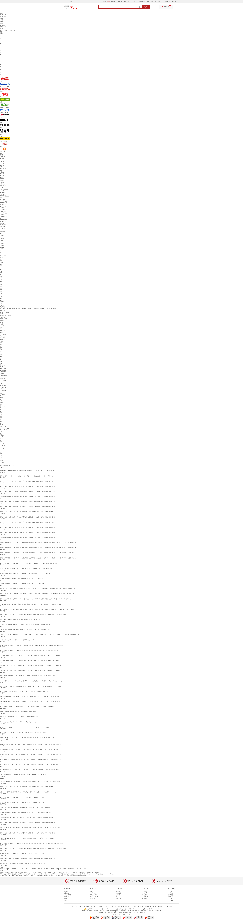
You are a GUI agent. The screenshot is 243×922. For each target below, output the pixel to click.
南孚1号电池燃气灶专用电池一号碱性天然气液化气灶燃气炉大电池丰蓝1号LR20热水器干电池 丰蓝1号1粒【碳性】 (29, 650)
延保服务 (170, 895)
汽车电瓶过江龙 (71, 869)
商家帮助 (100, 906)
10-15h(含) (3, 380)
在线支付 (118, 893)
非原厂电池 (3, 317)
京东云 (128, 914)
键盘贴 (1, 23)
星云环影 (2, 424)
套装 (1, 342)
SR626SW (2, 226)
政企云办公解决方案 (27, 874)
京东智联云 (31, 875)
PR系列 (2, 235)
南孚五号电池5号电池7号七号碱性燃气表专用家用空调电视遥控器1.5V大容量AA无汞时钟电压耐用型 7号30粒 (27, 517)
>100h (1, 389)
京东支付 (123, 914)
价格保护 (144, 893)
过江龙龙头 (87, 869)
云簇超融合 (25, 875)
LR (1, 237)
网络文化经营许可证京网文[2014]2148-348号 (127, 911)
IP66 (1, 351)
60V (1, 454)
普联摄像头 (3, 18)
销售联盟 (127, 906)
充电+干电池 (3, 334)
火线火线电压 (62, 869)
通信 (1, 419)
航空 (1, 413)
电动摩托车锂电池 (4, 319)
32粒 (1, 298)
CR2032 (2, 214)
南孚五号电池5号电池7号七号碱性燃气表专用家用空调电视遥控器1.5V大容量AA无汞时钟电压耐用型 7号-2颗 (27, 496)
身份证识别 (3, 874)
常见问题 (66, 897)
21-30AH (2, 445)
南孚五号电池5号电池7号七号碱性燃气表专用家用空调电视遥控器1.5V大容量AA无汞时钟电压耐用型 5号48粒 (27, 532)
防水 (1, 346)
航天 (1, 414)
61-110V (2, 464)
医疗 (1, 423)
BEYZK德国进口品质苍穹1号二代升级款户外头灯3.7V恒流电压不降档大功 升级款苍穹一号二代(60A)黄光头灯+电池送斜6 (30, 754)
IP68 (1, 353)
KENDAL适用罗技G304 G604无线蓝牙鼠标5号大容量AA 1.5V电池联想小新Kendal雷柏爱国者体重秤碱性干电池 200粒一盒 (31, 681)
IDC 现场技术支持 (4, 875)
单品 (1, 344)
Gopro (1, 436)
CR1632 (2, 245)
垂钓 (1, 395)
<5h (1, 383)
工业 (1, 411)
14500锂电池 (3, 213)
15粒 (1, 278)
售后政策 (144, 891)
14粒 (1, 303)
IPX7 (1, 358)
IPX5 (1, 354)
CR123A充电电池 (4, 196)
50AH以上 (2, 448)
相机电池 (2, 184)
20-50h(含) (3, 387)
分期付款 (118, 895)
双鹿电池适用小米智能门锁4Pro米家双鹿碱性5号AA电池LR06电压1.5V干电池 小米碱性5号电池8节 (25, 629)
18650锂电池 (3, 208)
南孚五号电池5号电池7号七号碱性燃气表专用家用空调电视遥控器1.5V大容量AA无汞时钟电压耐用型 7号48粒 (27, 486)
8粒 (1, 269)
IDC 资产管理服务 (94, 874)
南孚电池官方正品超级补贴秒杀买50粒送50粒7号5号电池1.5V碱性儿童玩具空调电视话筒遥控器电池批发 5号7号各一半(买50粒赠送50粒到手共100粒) (38, 594)
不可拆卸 (2, 339)
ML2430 (2, 190)
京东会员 (134, 1)
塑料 (1, 261)
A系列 (1, 249)
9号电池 (2, 172)
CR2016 (2, 243)
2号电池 (2, 167)
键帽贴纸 (2, 25)
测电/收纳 (2, 310)
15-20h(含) (3, 390)
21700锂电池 (3, 206)
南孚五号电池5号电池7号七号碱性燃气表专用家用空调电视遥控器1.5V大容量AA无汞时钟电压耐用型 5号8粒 (27, 501)
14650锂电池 (3, 211)
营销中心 (106, 906)
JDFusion (58, 874)
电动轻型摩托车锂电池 (5, 315)
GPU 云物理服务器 (52, 875)
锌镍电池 (2, 325)
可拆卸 (1, 341)
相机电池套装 (3, 185)
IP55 (1, 349)
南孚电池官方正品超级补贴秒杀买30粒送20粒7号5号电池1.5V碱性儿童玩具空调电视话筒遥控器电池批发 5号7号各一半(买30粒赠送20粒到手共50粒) (37, 588)
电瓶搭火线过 (54, 869)
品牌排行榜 (3, 16)
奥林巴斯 (2, 435)
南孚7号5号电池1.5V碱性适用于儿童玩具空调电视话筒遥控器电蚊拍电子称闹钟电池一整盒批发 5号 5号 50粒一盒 (28, 471)
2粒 (1, 266)
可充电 (1, 404)
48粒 (1, 284)
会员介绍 (66, 893)
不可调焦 (2, 365)
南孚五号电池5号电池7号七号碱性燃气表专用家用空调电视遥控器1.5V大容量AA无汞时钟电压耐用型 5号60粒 (27, 537)
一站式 (88, 874)
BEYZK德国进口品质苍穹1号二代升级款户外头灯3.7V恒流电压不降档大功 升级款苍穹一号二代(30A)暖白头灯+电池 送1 (30, 764)
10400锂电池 (3, 216)
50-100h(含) (3, 385)
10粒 (1, 279)
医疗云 (62, 874)
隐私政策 (147, 906)
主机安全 (42, 874)
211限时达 (93, 893)
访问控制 (8, 874)
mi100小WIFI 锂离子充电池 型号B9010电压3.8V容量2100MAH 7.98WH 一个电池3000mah (23, 775)
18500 (1, 187)
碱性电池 (2, 320)
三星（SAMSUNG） (5, 430)
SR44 (1, 230)
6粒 (1, 271)
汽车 (1, 418)
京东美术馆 (3, 27)
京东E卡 (170, 897)
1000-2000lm (3, 372)
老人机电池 (3, 221)
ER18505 (2, 192)
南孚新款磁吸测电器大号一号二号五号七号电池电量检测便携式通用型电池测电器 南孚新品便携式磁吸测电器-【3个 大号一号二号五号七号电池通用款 (38, 547)
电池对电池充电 (12, 869)
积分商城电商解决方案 (72, 874)
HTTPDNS (12, 875)
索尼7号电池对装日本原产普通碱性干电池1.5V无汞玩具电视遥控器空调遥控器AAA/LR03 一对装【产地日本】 (27, 676)
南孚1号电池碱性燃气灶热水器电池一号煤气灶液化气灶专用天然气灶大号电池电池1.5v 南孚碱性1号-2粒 (26, 691)
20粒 (1, 291)
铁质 (1, 259)
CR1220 (2, 247)
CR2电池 (2, 156)
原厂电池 (2, 313)
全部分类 (2, 13)
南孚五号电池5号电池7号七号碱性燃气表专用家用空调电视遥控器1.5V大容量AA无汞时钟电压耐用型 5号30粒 (27, 527)
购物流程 (66, 891)
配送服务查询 (93, 895)
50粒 (1, 283)
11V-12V (2, 457)
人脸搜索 (17, 875)
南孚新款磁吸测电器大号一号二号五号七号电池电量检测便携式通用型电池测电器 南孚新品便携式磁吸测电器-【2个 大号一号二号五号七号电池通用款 (38, 553)
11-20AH (2, 443)
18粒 (1, 293)
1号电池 (2, 165)
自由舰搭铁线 (3, 869)
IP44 (1, 363)
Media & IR (169, 906)
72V (1, 455)
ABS (1, 254)
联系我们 (79, 906)
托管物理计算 (78, 875)
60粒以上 (2, 281)
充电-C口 (2, 329)
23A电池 (2, 182)
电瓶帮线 (34, 869)
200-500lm (3, 370)
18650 (1, 177)
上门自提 (92, 891)
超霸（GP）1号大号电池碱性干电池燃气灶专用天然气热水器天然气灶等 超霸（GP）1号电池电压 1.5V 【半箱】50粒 (29, 696)
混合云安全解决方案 (50, 874)
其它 (1, 416)
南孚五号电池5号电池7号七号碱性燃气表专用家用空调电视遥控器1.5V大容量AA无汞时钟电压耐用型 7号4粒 (27, 481)
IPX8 (1, 360)
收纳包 (1, 21)
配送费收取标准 (94, 897)
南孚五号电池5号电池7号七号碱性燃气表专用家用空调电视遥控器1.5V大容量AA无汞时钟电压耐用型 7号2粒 (27, 522)
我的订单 (120, 1)
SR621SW (2, 228)
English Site (161, 906)
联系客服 (66, 900)
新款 (85, 874)
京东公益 (154, 906)
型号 (65, 874)
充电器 (1, 438)
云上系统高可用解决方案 (40, 875)
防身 (1, 401)
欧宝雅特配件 (21, 869)
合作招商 (93, 906)
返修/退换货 (145, 897)
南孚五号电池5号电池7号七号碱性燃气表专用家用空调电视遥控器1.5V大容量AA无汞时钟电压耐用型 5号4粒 (27, 506)
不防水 (1, 348)
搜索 (145, 7)
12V (1, 450)
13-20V (2, 462)
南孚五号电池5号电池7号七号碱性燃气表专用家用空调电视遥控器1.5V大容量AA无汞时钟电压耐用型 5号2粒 (27, 512)
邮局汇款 (118, 897)
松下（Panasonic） (5, 428)
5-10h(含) (2, 382)
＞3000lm (2, 378)
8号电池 (2, 175)
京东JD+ (170, 900)
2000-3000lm (3, 375)
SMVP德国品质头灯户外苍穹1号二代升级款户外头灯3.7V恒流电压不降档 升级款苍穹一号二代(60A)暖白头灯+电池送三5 (30, 665)
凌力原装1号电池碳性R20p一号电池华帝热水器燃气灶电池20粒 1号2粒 (18, 640)
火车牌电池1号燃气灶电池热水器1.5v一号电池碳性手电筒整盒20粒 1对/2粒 (19, 717)
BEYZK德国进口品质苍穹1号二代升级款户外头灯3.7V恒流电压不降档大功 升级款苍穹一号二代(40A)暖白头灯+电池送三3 (30, 769)
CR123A (2, 160)
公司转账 (118, 898)
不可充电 (2, 406)
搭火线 (5, 30)
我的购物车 (166, 7)
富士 (1, 433)
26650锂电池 (3, 201)
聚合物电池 (3, 204)
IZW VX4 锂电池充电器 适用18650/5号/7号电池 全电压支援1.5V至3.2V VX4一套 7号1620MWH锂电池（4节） (28, 573)
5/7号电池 (2, 158)
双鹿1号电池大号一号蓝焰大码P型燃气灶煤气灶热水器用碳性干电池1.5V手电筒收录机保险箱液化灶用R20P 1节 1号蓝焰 (30, 686)
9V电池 (2, 173)
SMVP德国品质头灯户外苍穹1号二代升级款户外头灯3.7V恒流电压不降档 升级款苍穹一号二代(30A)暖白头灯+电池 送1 (30, 660)
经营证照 (142, 912)
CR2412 (2, 242)
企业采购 (141, 1)
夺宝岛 (170, 891)
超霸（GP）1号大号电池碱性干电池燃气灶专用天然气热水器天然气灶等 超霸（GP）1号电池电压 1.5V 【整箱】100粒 (30, 701)
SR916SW (2, 225)
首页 (1, 30)
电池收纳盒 (3, 168)
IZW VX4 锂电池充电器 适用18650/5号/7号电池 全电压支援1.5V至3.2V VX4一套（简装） (22, 583)
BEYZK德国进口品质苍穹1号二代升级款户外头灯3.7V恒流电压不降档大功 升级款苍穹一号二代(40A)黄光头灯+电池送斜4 (30, 759)
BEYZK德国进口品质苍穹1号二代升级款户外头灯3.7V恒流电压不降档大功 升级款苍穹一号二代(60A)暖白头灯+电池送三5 (30, 749)
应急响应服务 (36, 874)
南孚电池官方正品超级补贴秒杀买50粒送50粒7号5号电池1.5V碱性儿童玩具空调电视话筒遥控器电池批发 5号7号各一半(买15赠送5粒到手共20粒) (37, 599)
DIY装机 (170, 893)
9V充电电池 (3, 199)
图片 (21, 875)
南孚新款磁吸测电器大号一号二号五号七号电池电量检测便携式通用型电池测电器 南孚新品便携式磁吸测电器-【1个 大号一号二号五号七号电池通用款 (38, 542)
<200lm (2, 373)
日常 (1, 399)
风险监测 (140, 906)
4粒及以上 (2, 301)
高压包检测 (47, 869)
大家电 (65, 898)
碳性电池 (2, 322)
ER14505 (2, 194)
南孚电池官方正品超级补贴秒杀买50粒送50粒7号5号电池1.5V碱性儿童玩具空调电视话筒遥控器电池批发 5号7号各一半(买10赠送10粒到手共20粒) (37, 609)
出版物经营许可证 (110, 911)
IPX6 (1, 356)
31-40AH (2, 447)
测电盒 (1, 170)
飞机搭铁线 (80, 869)
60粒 (1, 272)
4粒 (1, 276)
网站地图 (84, 875)
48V (1, 452)
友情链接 (120, 906)
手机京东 (149, 1)
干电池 (1, 332)
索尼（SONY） (4, 426)
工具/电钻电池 (3, 220)
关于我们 (73, 906)
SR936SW (2, 223)
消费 (1, 421)
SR (1, 233)
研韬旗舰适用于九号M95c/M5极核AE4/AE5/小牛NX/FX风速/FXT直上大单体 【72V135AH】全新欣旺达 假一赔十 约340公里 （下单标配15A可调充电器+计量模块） (41, 635)
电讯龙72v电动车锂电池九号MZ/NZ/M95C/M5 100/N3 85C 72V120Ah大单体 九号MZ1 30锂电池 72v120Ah (27, 727)
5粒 (1, 274)
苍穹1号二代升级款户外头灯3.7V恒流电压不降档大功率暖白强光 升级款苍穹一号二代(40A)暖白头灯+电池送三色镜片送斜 (31, 604)
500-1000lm (3, 368)
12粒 (1, 296)
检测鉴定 (2, 397)
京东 (77, 7)
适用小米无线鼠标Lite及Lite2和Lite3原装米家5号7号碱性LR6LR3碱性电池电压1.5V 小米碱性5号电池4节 (26, 476)
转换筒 (1, 324)
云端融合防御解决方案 (16, 874)
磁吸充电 (2, 336)
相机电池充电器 (4, 189)
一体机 (1, 20)
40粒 (1, 286)
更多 (1, 153)
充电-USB (2, 331)
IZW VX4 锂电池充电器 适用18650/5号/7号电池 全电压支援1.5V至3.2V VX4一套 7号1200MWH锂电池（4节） (28, 568)
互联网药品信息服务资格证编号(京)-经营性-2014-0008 (129, 909)
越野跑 (1, 402)
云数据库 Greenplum (104, 874)
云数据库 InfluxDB (61, 875)
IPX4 (1, 361)
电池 (1, 440)
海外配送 (92, 898)
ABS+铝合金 (3, 255)
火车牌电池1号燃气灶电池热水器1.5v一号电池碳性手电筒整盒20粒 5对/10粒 (19, 722)
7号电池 (2, 163)
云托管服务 (72, 875)
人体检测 (81, 874)
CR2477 (2, 238)
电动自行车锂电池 (4, 312)
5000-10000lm (4, 377)
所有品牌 (2, 33)
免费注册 (113, 1)
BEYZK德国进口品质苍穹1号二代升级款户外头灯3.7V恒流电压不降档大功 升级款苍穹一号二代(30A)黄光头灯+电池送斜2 (30, 744)
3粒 (1, 264)
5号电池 (2, 161)
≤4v (1, 459)
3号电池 (2, 179)
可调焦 (1, 366)
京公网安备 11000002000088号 (94, 909)
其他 (1, 197)
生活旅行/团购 (67, 895)
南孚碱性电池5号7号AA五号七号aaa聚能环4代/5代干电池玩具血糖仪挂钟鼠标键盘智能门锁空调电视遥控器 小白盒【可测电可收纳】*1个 (34, 614)
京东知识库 (3, 15)
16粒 (1, 295)
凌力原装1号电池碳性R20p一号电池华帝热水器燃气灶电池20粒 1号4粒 (18, 711)
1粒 (1, 267)
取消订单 (144, 898)
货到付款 (118, 891)
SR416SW (2, 231)
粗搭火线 (40, 869)
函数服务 (112, 874)
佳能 (1, 431)
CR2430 (2, 240)
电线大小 (28, 869)
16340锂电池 (3, 209)
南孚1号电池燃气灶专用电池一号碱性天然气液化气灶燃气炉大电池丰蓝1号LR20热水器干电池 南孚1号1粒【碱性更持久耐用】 (32, 645)
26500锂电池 (3, 202)
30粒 (1, 288)
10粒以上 (2, 305)
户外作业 (2, 394)
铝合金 (1, 257)
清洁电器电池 (3, 218)
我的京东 (126, 1)
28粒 (1, 300)
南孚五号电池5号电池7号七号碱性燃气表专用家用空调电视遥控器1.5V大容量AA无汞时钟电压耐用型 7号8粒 (27, 491)
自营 (1, 740)
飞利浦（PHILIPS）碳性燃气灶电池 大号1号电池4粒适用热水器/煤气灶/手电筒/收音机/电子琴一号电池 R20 (27, 737)
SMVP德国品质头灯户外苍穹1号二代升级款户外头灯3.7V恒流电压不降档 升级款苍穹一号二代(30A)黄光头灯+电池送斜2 (30, 670)
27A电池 (2, 180)
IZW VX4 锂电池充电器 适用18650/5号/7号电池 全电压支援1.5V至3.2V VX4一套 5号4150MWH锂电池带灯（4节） (29, 563)
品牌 (68, 875)
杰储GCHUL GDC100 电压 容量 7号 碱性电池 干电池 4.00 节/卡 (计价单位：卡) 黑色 (21, 619)
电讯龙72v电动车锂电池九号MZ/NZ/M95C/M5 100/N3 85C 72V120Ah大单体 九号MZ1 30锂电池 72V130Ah (27, 706)
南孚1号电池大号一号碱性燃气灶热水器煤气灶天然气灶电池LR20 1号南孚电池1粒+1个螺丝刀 (23, 732)
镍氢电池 (2, 327)
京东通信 (170, 898)
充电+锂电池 (3, 337)
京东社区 (133, 906)
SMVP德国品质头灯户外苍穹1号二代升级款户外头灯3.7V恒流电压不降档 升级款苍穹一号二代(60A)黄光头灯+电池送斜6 (30, 655)
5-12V (1, 460)
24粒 (1, 290)
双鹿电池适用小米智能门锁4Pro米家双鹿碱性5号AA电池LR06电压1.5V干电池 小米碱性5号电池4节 (25, 624)
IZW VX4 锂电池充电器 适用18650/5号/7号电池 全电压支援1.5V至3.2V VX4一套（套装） (22, 578)
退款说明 (144, 895)
